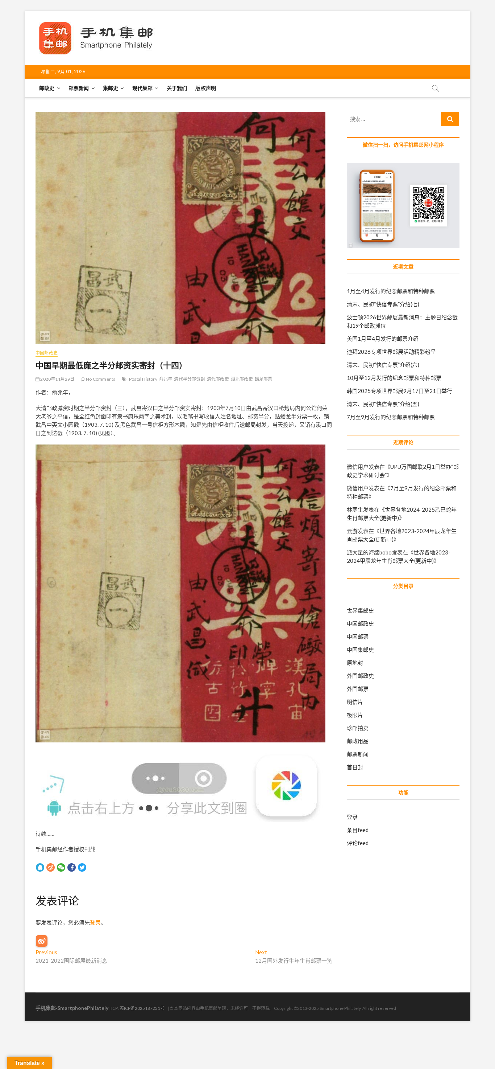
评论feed (358, 843)
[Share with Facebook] (71, 867)
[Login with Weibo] (41, 941)
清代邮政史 (218, 379)
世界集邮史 (360, 610)
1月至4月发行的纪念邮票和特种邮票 (391, 291)
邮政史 (47, 88)
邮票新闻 (78, 88)
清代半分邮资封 (189, 379)
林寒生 (355, 509)
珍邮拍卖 (358, 728)
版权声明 (205, 88)
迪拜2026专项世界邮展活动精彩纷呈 (391, 351)
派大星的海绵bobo (369, 552)
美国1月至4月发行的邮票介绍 (383, 338)
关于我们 (177, 88)
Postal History (143, 379)
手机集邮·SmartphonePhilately (72, 1008)
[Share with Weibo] (50, 867)
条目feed (358, 830)
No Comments (100, 379)
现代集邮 (142, 88)
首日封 (355, 767)
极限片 (355, 715)
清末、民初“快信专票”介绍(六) (383, 364)
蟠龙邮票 (264, 379)
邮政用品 (358, 741)
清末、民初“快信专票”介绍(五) (383, 404)
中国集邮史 (360, 649)
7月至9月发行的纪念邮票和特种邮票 (391, 417)
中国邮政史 (47, 353)
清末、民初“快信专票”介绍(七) (383, 304)
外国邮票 (358, 688)
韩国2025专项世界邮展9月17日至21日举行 (399, 391)
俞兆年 (165, 379)
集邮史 (110, 88)
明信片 (355, 702)
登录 (95, 922)
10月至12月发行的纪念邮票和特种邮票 (394, 377)
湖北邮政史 (242, 379)
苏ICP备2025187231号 (142, 1008)
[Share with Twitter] (82, 867)
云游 (352, 531)
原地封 (355, 662)
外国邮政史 (360, 675)
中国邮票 (358, 636)
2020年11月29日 (56, 379)
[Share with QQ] (40, 867)
